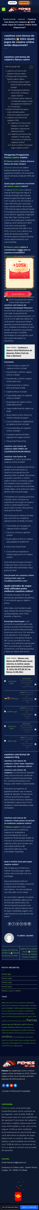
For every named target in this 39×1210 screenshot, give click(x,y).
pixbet (22, 708)
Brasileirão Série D (23, 1013)
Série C (11, 1046)
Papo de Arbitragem (24, 1040)
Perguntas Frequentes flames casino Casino (17, 77)
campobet (26, 679)
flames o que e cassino (11, 991)
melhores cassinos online (10, 1033)
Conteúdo (15, 107)
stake (22, 737)
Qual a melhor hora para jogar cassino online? (21, 146)
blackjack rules (12, 1008)
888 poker (5, 1002)
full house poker (25, 1027)
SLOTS (6, 1046)
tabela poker (18, 1046)
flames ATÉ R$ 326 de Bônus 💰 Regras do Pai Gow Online (10, 953)
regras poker (18, 1043)
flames (31, 1020)
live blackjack (14, 1030)
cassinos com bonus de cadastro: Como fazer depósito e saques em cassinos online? (21, 127)
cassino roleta (31, 1016)
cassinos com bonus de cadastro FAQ (17, 119)
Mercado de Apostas (24, 1033)
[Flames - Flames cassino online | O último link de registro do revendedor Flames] (19, 9)
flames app (6, 974)
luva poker (23, 1030)
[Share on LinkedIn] (29, 924)
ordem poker (13, 1040)
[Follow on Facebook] (3, 1085)
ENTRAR (12, 2)
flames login (7, 978)
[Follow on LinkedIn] (15, 1085)
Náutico (32, 1033)
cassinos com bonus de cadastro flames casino (16, 72)
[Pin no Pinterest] (25, 924)
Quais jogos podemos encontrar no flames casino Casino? (20, 93)
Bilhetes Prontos (14, 1002)
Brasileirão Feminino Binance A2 (17, 1011)
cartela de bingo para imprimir (16, 1016)
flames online (14, 1027)
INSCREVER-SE (24, 2)
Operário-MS (5, 1040)
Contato (5, 1091)
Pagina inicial (9, 19)
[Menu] (3, 9)
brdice (22, 692)
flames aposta (7, 1024)
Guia (32, 1027)
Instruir (21, 19)
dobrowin (26, 724)
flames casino (12, 157)
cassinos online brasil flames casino (12, 1021)
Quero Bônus (18, 294)
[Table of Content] (31, 67)
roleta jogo (26, 1043)
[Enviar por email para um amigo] (21, 924)
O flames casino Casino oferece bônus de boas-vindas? (21, 84)
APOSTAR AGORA (10, 1207)
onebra (7, 1036)
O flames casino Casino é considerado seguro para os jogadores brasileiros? (21, 101)
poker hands (9, 1043)
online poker (29, 1037)
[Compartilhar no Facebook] (13, 924)
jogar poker (5, 1030)
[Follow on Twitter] (7, 1085)
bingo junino (15, 1005)
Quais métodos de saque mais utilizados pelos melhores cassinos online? (18, 112)
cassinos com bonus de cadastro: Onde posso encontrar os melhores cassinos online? (21, 138)
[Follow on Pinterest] (11, 1085)
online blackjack (18, 1037)
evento (24, 1021)
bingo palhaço (25, 1005)
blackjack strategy (24, 1008)
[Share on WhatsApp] (9, 924)
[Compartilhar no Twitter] (17, 924)
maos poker (31, 1030)
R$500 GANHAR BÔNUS (29, 1207)
